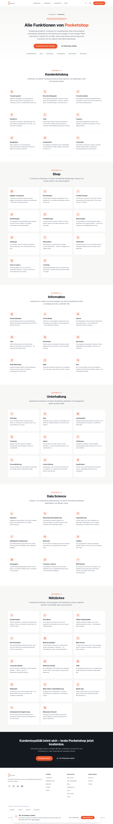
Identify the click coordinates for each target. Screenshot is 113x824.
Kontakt (90, 781)
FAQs (65, 3)
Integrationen (70, 787)
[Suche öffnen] (85, 3)
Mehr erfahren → (14, 105)
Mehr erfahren (36, 819)
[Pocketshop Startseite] (12, 3)
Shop (41, 53)
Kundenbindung (31, 53)
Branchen (47, 3)
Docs (68, 790)
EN (90, 3)
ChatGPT (12, 810)
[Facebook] (9, 786)
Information (49, 53)
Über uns (90, 777)
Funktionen (36, 3)
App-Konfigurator (72, 781)
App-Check (70, 777)
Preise (47, 790)
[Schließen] (97, 817)
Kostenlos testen (44, 758)
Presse (90, 784)
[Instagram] (13, 786)
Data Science (72, 53)
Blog (68, 784)
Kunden (48, 787)
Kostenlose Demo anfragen (45, 46)
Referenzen (57, 3)
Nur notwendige (74, 817)
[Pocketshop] (25, 775)
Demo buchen (99, 3)
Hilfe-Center (70, 793)
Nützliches (83, 53)
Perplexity (36, 810)
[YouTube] (22, 786)
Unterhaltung (61, 53)
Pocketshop (52, 14)
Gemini (28, 810)
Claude (20, 810)
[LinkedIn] (17, 786)
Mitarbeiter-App (50, 781)
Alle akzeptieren (88, 817)
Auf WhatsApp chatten (69, 46)
